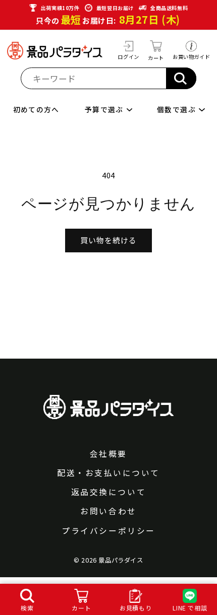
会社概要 (108, 454)
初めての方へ (36, 109)
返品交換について (108, 492)
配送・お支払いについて (108, 473)
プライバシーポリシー (108, 531)
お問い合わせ (108, 511)
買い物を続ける (108, 240)
